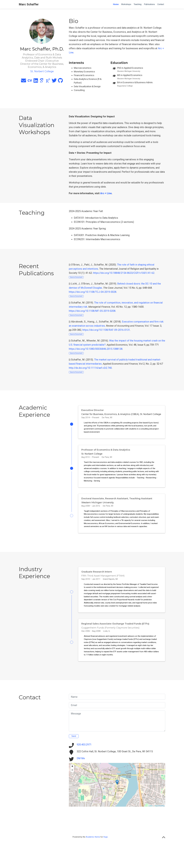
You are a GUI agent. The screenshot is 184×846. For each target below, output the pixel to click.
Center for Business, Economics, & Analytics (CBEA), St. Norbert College (121, 414)
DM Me (81, 758)
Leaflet (150, 806)
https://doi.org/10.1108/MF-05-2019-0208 (92, 310)
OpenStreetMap (160, 806)
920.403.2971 (84, 744)
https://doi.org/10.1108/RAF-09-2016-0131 (106, 329)
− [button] (72, 770)
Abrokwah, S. (78, 321)
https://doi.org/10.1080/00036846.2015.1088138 (95, 348)
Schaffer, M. (101, 264)
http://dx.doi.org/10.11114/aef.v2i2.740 (90, 367)
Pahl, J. (88, 264)
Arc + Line (106, 193)
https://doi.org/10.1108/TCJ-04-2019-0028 (92, 291)
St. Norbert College (91, 453)
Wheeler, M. (93, 340)
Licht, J (75, 283)
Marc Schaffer (29, 4)
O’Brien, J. (77, 264)
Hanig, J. (92, 321)
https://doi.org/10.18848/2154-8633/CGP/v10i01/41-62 (123, 272)
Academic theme (93, 837)
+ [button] (72, 766)
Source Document (76, 277)
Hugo (105, 837)
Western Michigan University (97, 502)
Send (73, 736)
